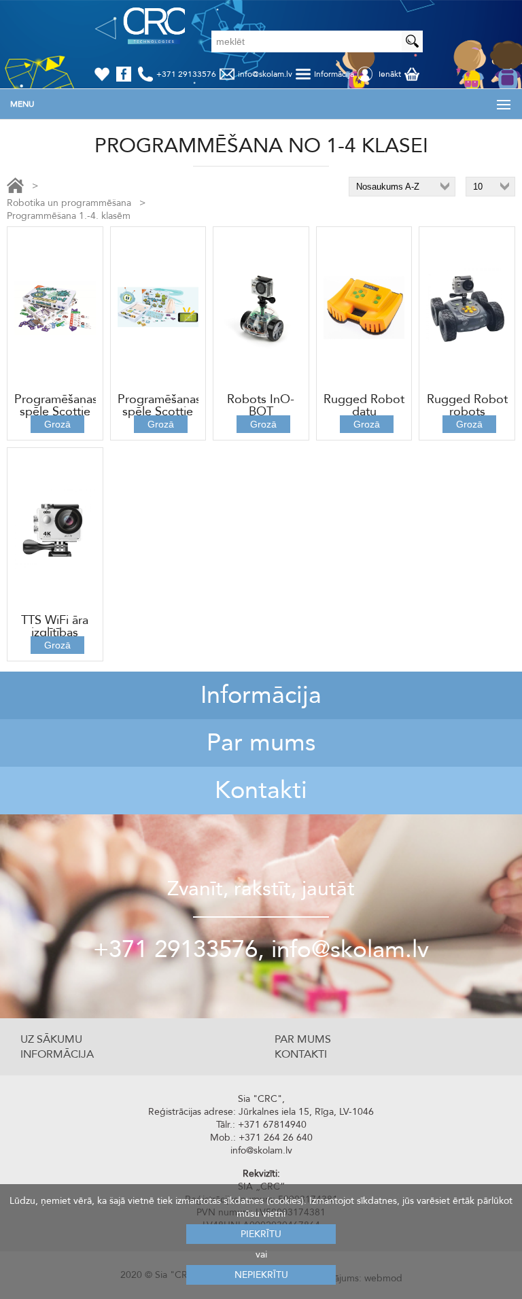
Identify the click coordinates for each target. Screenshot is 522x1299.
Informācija (261, 695)
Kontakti (261, 790)
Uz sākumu (51, 1039)
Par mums (261, 742)
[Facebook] (126, 74)
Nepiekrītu (261, 1274)
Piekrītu (261, 1234)
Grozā (57, 424)
